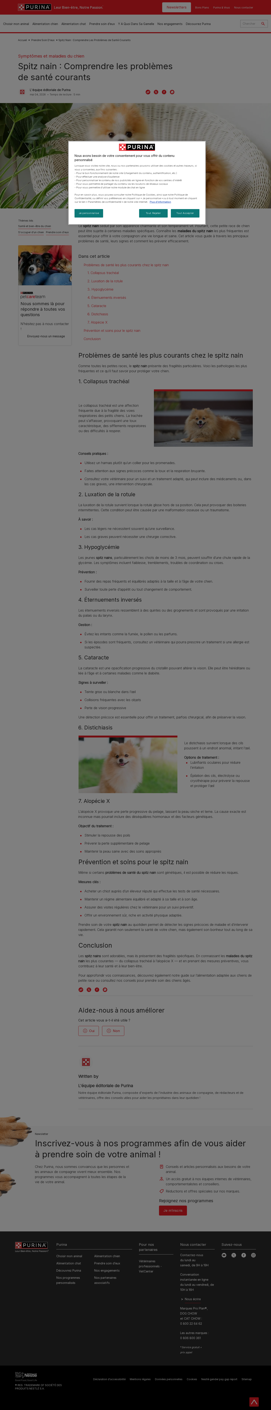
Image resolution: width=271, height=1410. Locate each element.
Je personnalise (89, 213)
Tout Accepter (185, 213)
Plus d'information (160, 201)
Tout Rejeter (153, 213)
